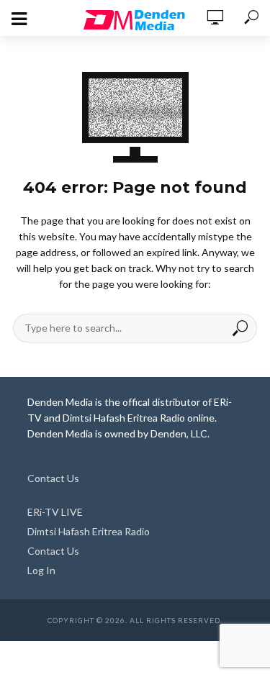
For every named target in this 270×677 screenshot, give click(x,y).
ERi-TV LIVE (55, 512)
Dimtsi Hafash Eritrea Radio (88, 531)
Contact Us (53, 478)
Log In (41, 570)
